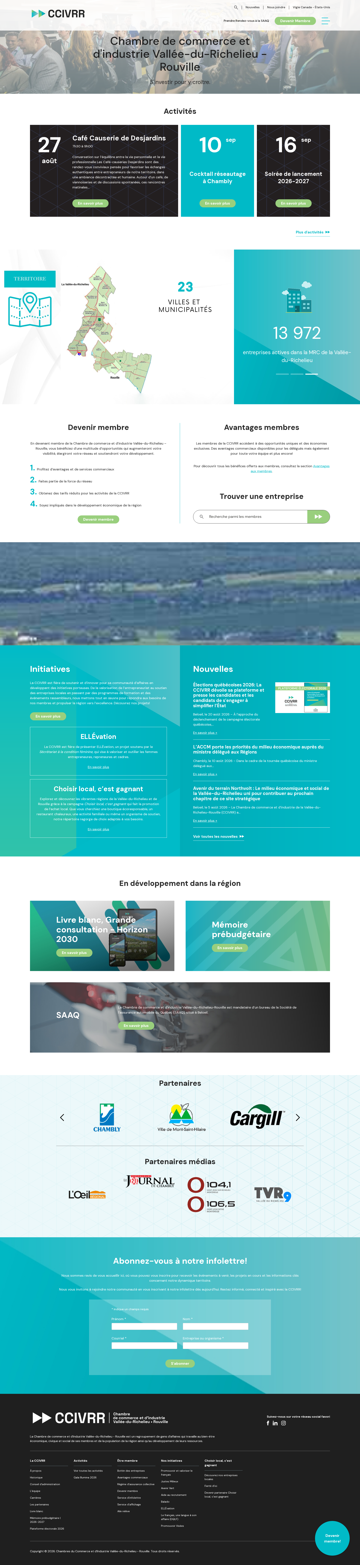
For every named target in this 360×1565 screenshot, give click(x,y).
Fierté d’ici (211, 1486)
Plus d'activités (310, 232)
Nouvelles (253, 7)
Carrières (35, 1497)
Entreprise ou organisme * (203, 1338)
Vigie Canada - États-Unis (311, 7)
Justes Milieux (169, 1481)
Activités (80, 1461)
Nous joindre (276, 7)
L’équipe (35, 1491)
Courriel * (119, 1338)
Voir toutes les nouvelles (215, 836)
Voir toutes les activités (88, 1470)
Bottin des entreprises (131, 1470)
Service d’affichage (129, 1504)
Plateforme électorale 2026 (47, 1528)
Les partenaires (39, 1504)
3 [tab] (307, 376)
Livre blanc (36, 1511)
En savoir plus (90, 203)
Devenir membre (98, 519)
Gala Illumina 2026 (85, 1477)
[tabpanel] (297, 317)
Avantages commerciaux (132, 1477)
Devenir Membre (295, 20)
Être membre (127, 1461)
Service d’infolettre (129, 1497)
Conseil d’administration (45, 1484)
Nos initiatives (171, 1461)
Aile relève (123, 1511)
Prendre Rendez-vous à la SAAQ (246, 20)
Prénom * (119, 1319)
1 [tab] (278, 376)
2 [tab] (293, 376)
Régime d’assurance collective (135, 1484)
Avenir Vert (167, 1488)
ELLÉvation (167, 1508)
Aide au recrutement (174, 1495)
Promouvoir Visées (172, 1526)
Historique (36, 1477)
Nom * (188, 1319)
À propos (35, 1470)
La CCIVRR (37, 1461)
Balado (165, 1501)
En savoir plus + (205, 732)
